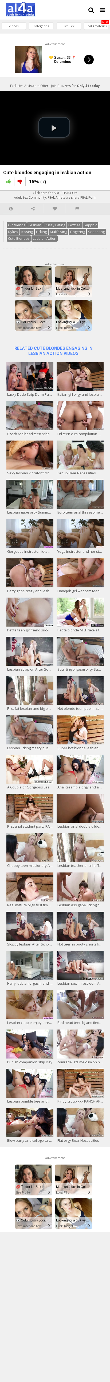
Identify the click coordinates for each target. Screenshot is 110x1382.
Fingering (77, 231)
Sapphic (90, 225)
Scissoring (96, 231)
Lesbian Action (44, 238)
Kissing (27, 231)
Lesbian (35, 225)
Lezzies (74, 225)
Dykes (13, 231)
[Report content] (77, 208)
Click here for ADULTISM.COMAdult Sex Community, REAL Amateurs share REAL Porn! (55, 195)
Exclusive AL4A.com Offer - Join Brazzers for (55, 85)
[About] (11, 208)
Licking (41, 231)
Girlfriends (16, 225)
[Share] (33, 208)
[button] (54, 127)
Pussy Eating (55, 225)
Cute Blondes (19, 238)
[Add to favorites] (55, 208)
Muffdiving (58, 231)
